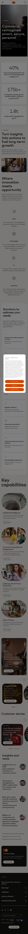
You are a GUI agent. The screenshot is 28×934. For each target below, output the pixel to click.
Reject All (14, 385)
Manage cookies (14, 389)
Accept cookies (14, 381)
